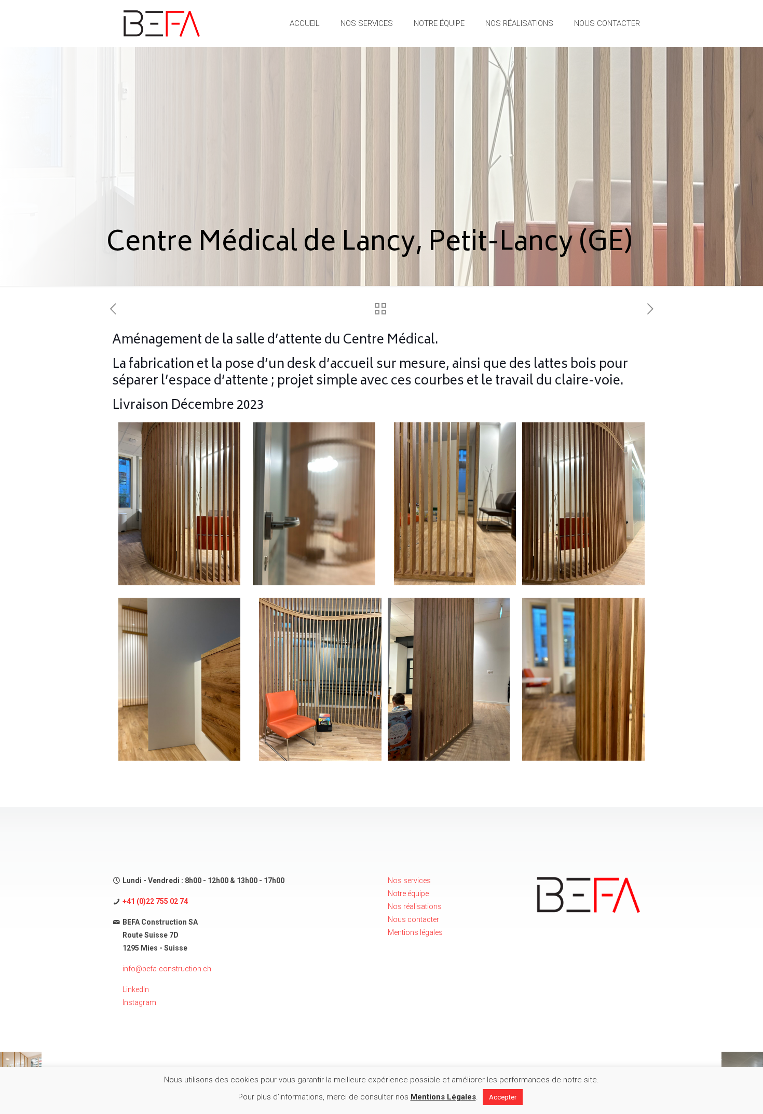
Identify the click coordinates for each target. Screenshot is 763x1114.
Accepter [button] (502, 1097)
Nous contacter (413, 919)
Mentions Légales (443, 1097)
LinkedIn (135, 989)
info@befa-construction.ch (166, 969)
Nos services (409, 880)
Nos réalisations (415, 906)
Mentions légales (415, 932)
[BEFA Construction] (161, 23)
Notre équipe (408, 893)
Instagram (139, 1002)
